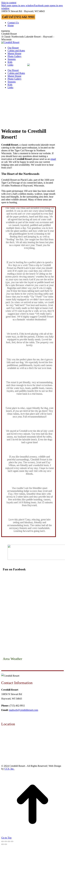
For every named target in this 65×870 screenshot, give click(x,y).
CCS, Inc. (9, 768)
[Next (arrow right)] (5, 844)
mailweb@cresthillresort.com (23, 710)
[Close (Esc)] (2, 841)
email (53, 159)
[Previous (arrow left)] (2, 844)
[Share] (5, 841)
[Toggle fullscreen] (9, 841)
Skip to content (8, 2)
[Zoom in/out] (12, 841)
